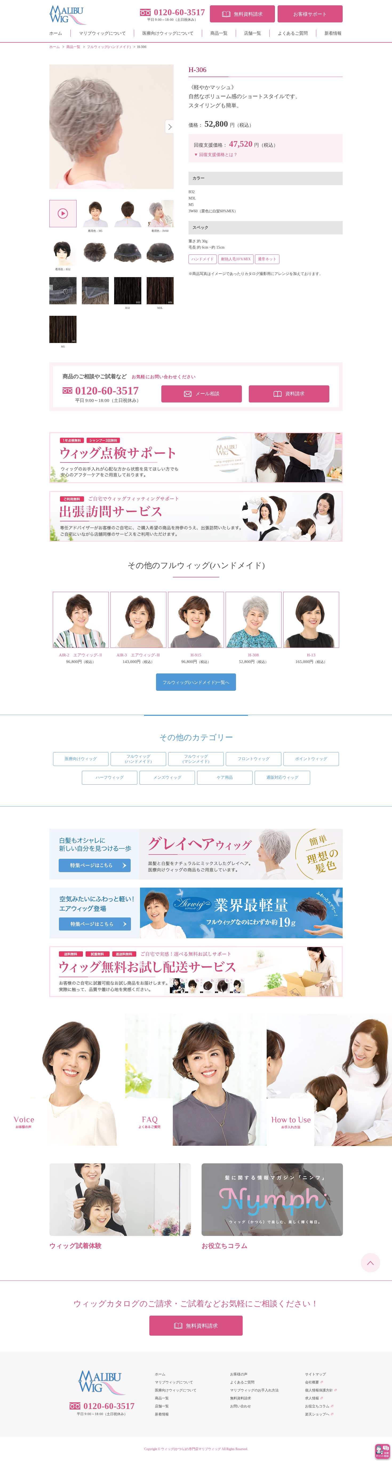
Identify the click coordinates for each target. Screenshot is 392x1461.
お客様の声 (238, 1374)
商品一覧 (218, 33)
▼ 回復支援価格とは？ (216, 154)
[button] (169, 126)
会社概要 (312, 1382)
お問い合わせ (240, 1406)
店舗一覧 (252, 33)
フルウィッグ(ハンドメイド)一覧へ (196, 682)
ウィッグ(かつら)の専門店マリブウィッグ (191, 1449)
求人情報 (312, 1398)
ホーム (55, 33)
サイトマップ (315, 1374)
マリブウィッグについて (102, 33)
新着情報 (333, 33)
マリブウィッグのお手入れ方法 (254, 1390)
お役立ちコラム (317, 1406)
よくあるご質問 (293, 33)
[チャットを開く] (383, 1452)
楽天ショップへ (317, 1414)
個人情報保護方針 (319, 1390)
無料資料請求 (240, 1398)
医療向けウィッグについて (168, 33)
